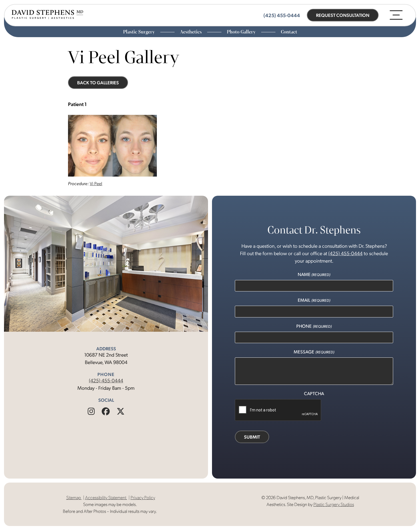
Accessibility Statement (106, 497)
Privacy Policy (143, 497)
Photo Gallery (242, 32)
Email (314, 300)
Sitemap (74, 497)
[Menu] (396, 15)
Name (314, 274)
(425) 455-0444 (106, 380)
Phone (313, 326)
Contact (289, 32)
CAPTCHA (314, 393)
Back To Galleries (98, 82)
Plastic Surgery (139, 32)
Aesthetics (191, 32)
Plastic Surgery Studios (333, 504)
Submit (252, 437)
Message (314, 352)
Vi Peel (96, 183)
